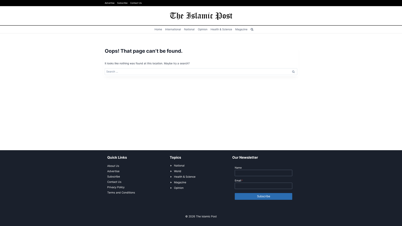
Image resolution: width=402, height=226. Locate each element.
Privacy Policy (116, 187)
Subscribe (122, 3)
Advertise (109, 3)
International (173, 29)
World (177, 171)
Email (239, 180)
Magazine (241, 29)
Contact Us (136, 3)
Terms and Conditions (121, 192)
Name (238, 167)
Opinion (202, 29)
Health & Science (221, 29)
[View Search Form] (252, 29)
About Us (113, 165)
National (189, 29)
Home (158, 29)
